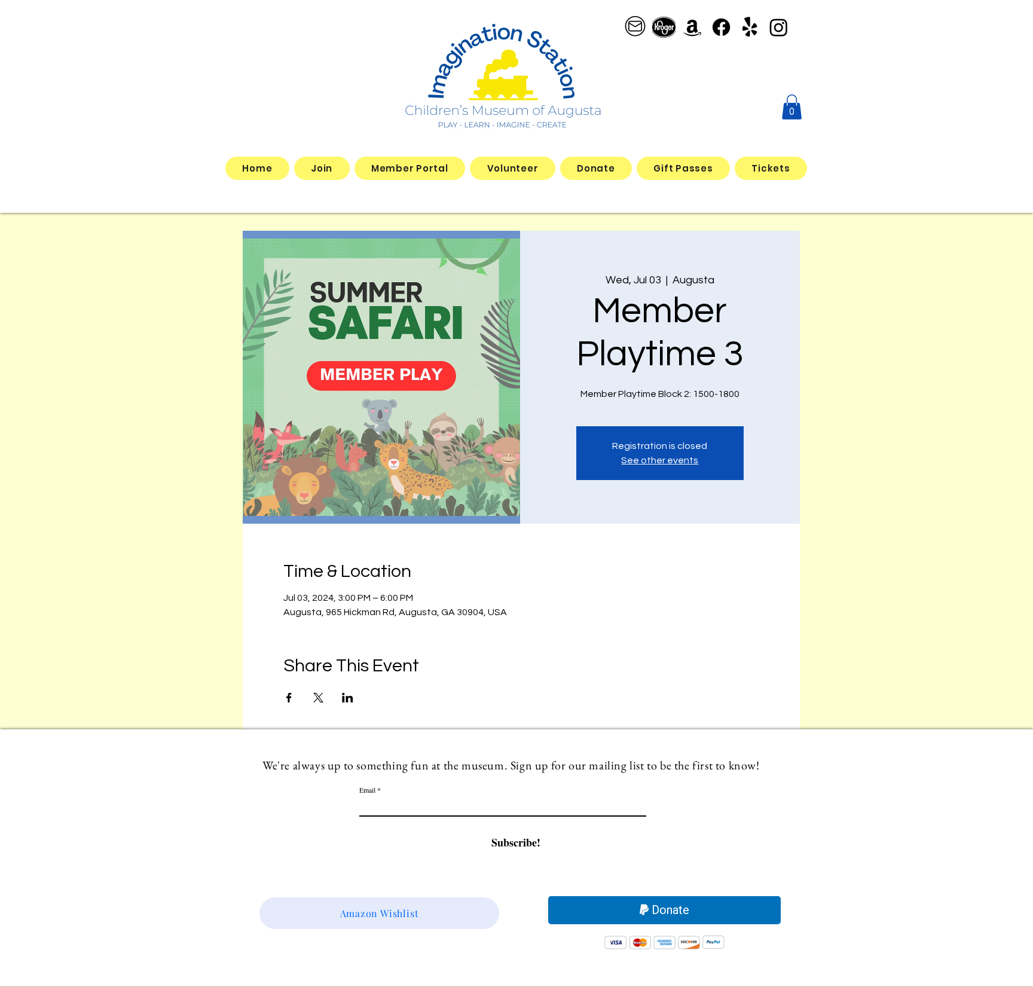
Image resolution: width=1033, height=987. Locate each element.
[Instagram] (778, 27)
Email (367, 789)
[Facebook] (721, 27)
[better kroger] (664, 27)
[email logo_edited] (635, 27)
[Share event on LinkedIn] (347, 697)
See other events (659, 460)
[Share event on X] (318, 697)
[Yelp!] (750, 27)
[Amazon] (692, 27)
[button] (791, 107)
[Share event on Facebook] (289, 697)
